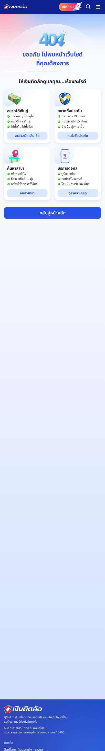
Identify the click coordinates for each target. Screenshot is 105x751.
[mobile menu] (98, 7)
